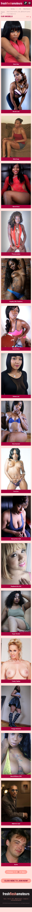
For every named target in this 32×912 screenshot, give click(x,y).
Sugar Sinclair (16, 634)
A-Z (17, 9)
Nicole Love (16, 111)
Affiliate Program (18, 898)
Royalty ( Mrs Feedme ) (16, 301)
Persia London (16, 254)
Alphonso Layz (16, 823)
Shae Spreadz (16, 444)
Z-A (20, 9)
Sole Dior (16, 491)
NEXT (27, 16)
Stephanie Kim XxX (16, 586)
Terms (4, 898)
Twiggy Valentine (16, 728)
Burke (16, 864)
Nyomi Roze (16, 206)
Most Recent (26, 9)
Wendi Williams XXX (16, 776)
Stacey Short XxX (16, 539)
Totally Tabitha (16, 681)
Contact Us (25, 898)
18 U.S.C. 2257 (10, 898)
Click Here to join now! (16, 881)
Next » (24, 872)
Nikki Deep (16, 159)
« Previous (9, 872)
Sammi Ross (16, 349)
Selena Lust (16, 396)
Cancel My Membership (16, 900)
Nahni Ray (16, 64)
